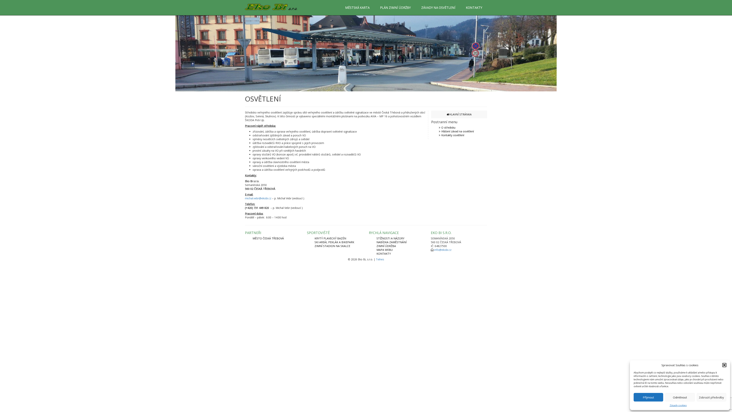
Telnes (380, 259)
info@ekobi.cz (442, 250)
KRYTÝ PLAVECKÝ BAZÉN (330, 238)
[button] (724, 365)
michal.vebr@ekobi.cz (258, 198)
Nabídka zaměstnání (391, 242)
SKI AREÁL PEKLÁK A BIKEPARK (334, 242)
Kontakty (383, 253)
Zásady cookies (678, 405)
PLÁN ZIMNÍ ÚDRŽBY (395, 8)
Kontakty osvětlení (452, 135)
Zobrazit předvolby (711, 397)
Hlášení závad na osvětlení (457, 131)
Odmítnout (680, 397)
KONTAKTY (474, 8)
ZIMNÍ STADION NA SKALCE (332, 246)
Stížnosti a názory (390, 238)
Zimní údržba (386, 246)
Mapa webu (384, 250)
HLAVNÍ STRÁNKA (460, 114)
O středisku (448, 127)
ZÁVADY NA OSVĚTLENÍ (438, 8)
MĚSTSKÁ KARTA (357, 8)
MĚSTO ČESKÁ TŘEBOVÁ (268, 238)
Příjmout (648, 397)
